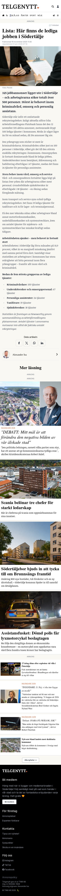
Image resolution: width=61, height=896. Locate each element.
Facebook (9, 869)
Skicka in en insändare (12, 847)
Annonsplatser (9, 816)
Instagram (8, 860)
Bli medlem (9, 802)
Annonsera (7, 838)
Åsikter (24, 15)
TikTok (7, 865)
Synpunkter (7, 843)
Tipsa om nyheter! (10, 833)
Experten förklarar (10, 820)
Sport (33, 15)
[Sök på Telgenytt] (52, 6)
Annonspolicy (9, 877)
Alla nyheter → (31, 760)
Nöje (40, 15)
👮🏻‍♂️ (14, 15)
